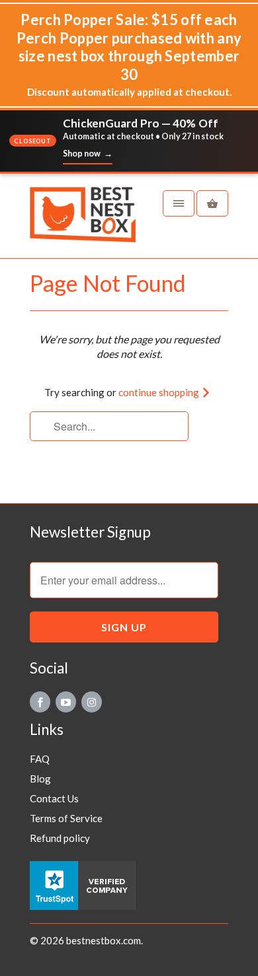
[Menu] (178, 203)
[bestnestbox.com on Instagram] (91, 702)
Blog (40, 778)
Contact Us (54, 798)
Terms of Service (66, 818)
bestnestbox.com (103, 940)
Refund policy (60, 838)
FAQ (40, 759)
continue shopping (159, 392)
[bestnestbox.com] (83, 221)
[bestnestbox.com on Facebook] (40, 702)
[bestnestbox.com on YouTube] (66, 702)
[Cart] (212, 203)
